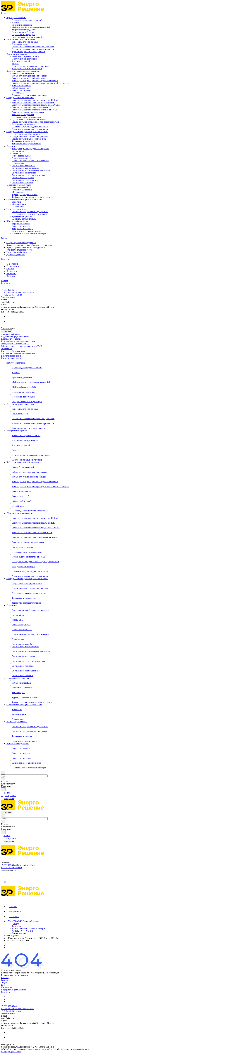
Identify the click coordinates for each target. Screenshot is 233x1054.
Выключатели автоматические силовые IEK (32, 107)
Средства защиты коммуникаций (27, 37)
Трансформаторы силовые (24, 141)
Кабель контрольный (21, 85)
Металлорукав (18, 192)
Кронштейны (18, 151)
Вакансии (11, 276)
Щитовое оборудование (17, 221)
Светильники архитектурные (25, 168)
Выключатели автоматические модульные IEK (33, 102)
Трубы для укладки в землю (24, 194)
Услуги (4, 982)
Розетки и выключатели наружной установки (33, 49)
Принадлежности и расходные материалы (31, 66)
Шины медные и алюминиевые (26, 231)
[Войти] (2, 876)
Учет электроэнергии (16, 209)
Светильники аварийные (23, 165)
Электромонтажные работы (19, 250)
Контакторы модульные (23, 114)
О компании (12, 264)
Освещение (12, 146)
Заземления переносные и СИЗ (26, 56)
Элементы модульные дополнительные (30, 127)
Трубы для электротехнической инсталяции (32, 197)
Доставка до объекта (15, 254)
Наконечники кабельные (23, 32)
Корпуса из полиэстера (22, 228)
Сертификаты (12, 266)
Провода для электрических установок (30, 95)
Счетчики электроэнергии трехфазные (29, 214)
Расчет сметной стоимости (18, 252)
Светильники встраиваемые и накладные (31, 170)
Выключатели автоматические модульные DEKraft (35, 100)
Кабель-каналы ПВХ (21, 187)
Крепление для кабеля (22, 25)
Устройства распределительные (26, 144)
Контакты (5, 992)
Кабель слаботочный (21, 90)
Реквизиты (11, 273)
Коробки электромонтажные (25, 42)
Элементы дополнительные (24, 219)
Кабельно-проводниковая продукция (23, 71)
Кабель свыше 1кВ (20, 88)
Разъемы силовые (20, 44)
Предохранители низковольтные (27, 117)
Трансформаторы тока (22, 216)
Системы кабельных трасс (18, 185)
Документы (11, 271)
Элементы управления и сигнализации (30, 129)
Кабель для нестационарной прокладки (30, 76)
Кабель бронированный (23, 73)
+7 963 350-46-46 (9, 290)
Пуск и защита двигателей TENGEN (29, 119)
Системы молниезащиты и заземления (24, 199)
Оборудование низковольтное (20, 97)
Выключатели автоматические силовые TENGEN (35, 110)
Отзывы (10, 269)
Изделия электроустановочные (20, 39)
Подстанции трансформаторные (27, 134)
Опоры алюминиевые (22, 158)
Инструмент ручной (21, 61)
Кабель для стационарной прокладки (29, 78)
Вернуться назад (8, 975)
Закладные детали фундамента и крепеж (30, 148)
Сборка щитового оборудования (21, 242)
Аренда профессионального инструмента (25, 247)
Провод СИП (18, 93)
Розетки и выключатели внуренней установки (33, 47)
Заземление (17, 202)
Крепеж (15, 63)
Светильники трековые (22, 182)
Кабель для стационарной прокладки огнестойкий (35, 80)
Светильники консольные (24, 173)
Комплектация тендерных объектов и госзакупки (29, 245)
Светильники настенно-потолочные (28, 175)
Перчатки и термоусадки (23, 34)
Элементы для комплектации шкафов (29, 233)
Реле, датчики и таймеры (23, 124)
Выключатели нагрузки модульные (28, 112)
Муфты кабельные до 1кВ (24, 30)
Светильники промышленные (26, 180)
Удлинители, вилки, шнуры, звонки (28, 51)
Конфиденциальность (11, 1051)
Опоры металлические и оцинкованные (30, 160)
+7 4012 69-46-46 (11, 295)
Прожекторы (18, 163)
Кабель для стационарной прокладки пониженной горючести (40, 83)
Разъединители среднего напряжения (29, 139)
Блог (3, 985)
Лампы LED (17, 153)
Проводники (18, 207)
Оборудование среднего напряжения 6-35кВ (27, 131)
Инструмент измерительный (25, 59)
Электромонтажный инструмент (27, 68)
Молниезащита (19, 204)
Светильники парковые (23, 177)
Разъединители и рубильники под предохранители (35, 122)
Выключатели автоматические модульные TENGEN (36, 105)
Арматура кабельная (16, 17)
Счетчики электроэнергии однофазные (30, 211)
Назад (16, 923)
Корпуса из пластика (21, 226)
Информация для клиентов (13, 990)
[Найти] (3, 789)
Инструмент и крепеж (16, 54)
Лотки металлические (22, 190)
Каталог (4, 977)
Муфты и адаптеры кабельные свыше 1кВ (31, 27)
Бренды (4, 980)
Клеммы (16, 22)
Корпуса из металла (21, 224)
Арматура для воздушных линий (27, 20)
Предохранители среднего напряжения (30, 136)
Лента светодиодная (21, 156)
